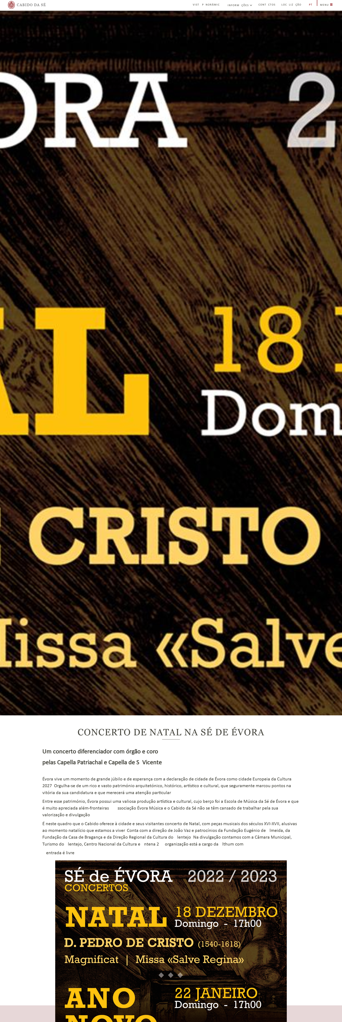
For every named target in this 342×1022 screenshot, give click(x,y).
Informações (239, 5)
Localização (291, 4)
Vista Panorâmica (207, 4)
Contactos (267, 4)
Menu (325, 5)
